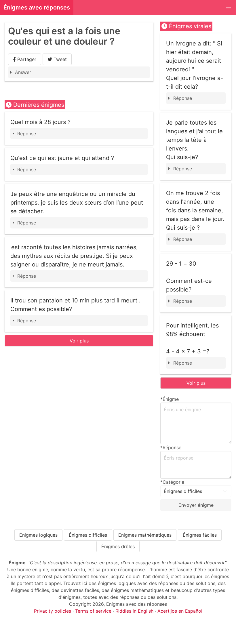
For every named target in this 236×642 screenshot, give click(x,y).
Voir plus (79, 341)
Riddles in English (134, 611)
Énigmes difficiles (88, 535)
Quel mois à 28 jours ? (40, 122)
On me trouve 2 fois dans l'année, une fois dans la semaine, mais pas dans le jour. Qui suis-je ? (195, 210)
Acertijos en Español (179, 611)
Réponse (26, 133)
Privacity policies (52, 611)
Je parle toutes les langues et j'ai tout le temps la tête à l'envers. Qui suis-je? (194, 140)
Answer (23, 72)
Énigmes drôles (118, 546)
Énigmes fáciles (200, 535)
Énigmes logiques (38, 535)
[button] (228, 7)
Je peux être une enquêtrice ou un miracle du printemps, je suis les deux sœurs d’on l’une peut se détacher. (76, 202)
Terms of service (93, 611)
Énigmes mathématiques (145, 535)
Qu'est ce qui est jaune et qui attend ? (62, 158)
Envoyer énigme (196, 505)
